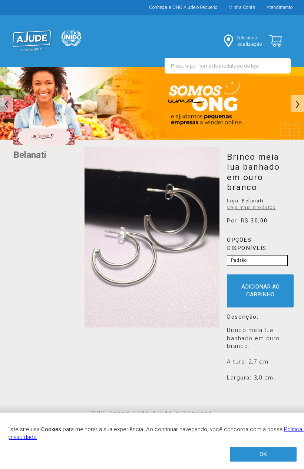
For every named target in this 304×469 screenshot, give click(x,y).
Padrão (239, 260)
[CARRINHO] (281, 41)
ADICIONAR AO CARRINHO (260, 290)
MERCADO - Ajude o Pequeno (32, 41)
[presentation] (6, 103)
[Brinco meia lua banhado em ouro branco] (152, 237)
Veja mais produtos (251, 207)
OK (263, 454)
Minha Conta (241, 7)
